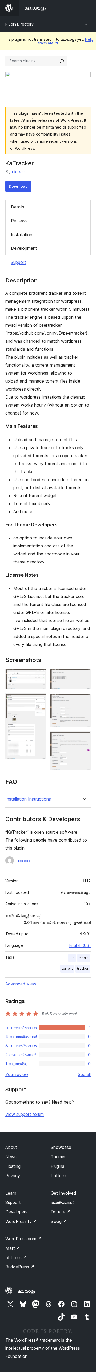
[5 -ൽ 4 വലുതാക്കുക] (83, 700)
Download (18, 186)
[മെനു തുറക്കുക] (87, 8)
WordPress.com (23, 1238)
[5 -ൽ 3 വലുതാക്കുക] (83, 675)
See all (84, 1074)
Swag (59, 1221)
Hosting (13, 1166)
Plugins (57, 1166)
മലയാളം (26, 1291)
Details (17, 207)
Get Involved (63, 1193)
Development (24, 248)
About (11, 1147)
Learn (10, 1193)
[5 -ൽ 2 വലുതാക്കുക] (38, 700)
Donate (61, 1211)
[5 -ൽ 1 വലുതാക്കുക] (38, 675)
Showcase (61, 1147)
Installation (21, 234)
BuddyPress (19, 1266)
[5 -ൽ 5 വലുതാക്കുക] (83, 738)
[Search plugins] (62, 61)
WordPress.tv (21, 1221)
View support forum (24, 1114)
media (84, 958)
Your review (16, 1074)
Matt (12, 1248)
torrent (67, 968)
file (72, 958)
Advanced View (20, 983)
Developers (16, 1211)
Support (18, 262)
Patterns (59, 1175)
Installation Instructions (28, 799)
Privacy (12, 1175)
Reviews (19, 220)
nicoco (18, 171)
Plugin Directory (19, 24)
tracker (83, 968)
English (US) (80, 945)
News (11, 1156)
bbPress (16, 1257)
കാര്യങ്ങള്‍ (62, 1202)
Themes (58, 1156)
